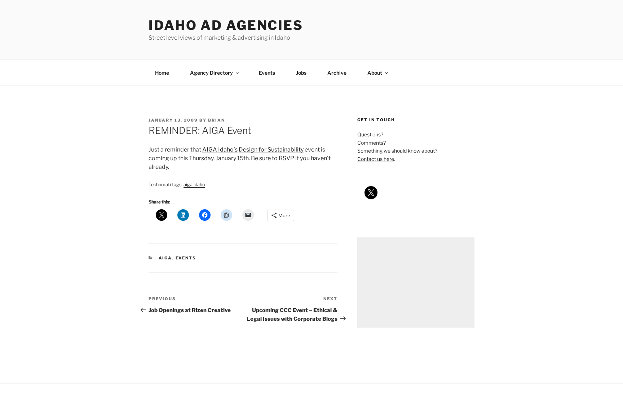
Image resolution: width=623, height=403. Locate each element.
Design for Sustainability (271, 149)
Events (267, 73)
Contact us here (375, 159)
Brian (216, 120)
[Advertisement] (415, 282)
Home (162, 73)
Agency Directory (211, 73)
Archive (336, 73)
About (374, 73)
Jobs (301, 73)
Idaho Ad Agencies (226, 25)
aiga (165, 257)
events (186, 257)
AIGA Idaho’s (220, 149)
